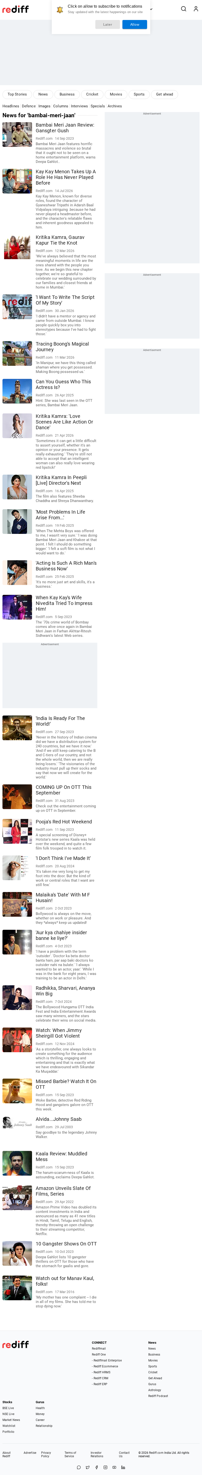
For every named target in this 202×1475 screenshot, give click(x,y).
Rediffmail (99, 1348)
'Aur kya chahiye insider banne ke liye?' (61, 935)
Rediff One (99, 1354)
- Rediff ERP (99, 1384)
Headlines (10, 106)
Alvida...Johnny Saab (59, 1119)
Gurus (152, 1384)
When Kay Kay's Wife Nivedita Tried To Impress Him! (64, 603)
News (43, 94)
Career (40, 1420)
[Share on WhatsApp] (79, 1467)
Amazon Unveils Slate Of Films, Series (63, 1191)
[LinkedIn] (123, 1467)
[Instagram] (105, 1467)
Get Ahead (155, 1378)
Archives (115, 106)
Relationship (44, 1426)
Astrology (154, 1390)
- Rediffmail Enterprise (106, 1360)
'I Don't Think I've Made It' (63, 858)
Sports (139, 94)
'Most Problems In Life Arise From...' (60, 515)
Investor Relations (97, 1454)
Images (44, 106)
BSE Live (8, 1408)
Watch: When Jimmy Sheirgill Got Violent (59, 1033)
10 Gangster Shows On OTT (66, 1244)
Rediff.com (156, 1453)
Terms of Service (70, 1454)
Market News (11, 1420)
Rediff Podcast (158, 1396)
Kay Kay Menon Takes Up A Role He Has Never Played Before (66, 177)
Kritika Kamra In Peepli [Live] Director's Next (61, 480)
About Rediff (6, 1454)
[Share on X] (88, 1467)
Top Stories (17, 94)
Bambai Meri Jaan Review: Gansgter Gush (65, 128)
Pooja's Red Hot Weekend (64, 822)
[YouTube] (114, 1467)
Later (107, 24)
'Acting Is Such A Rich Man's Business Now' (66, 566)
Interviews (79, 106)
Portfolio (8, 1432)
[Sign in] (196, 9)
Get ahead (164, 94)
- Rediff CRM (100, 1378)
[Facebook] (97, 1467)
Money (40, 1414)
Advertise (30, 1453)
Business (67, 94)
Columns (60, 106)
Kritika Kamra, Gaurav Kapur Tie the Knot (60, 240)
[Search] (183, 9)
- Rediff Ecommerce (105, 1366)
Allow (134, 24)
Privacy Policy (46, 1454)
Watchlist (8, 1426)
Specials (98, 106)
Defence (29, 106)
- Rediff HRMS (101, 1372)
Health (40, 1408)
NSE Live (8, 1414)
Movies (116, 94)
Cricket (92, 94)
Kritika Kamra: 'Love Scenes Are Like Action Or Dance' (64, 421)
